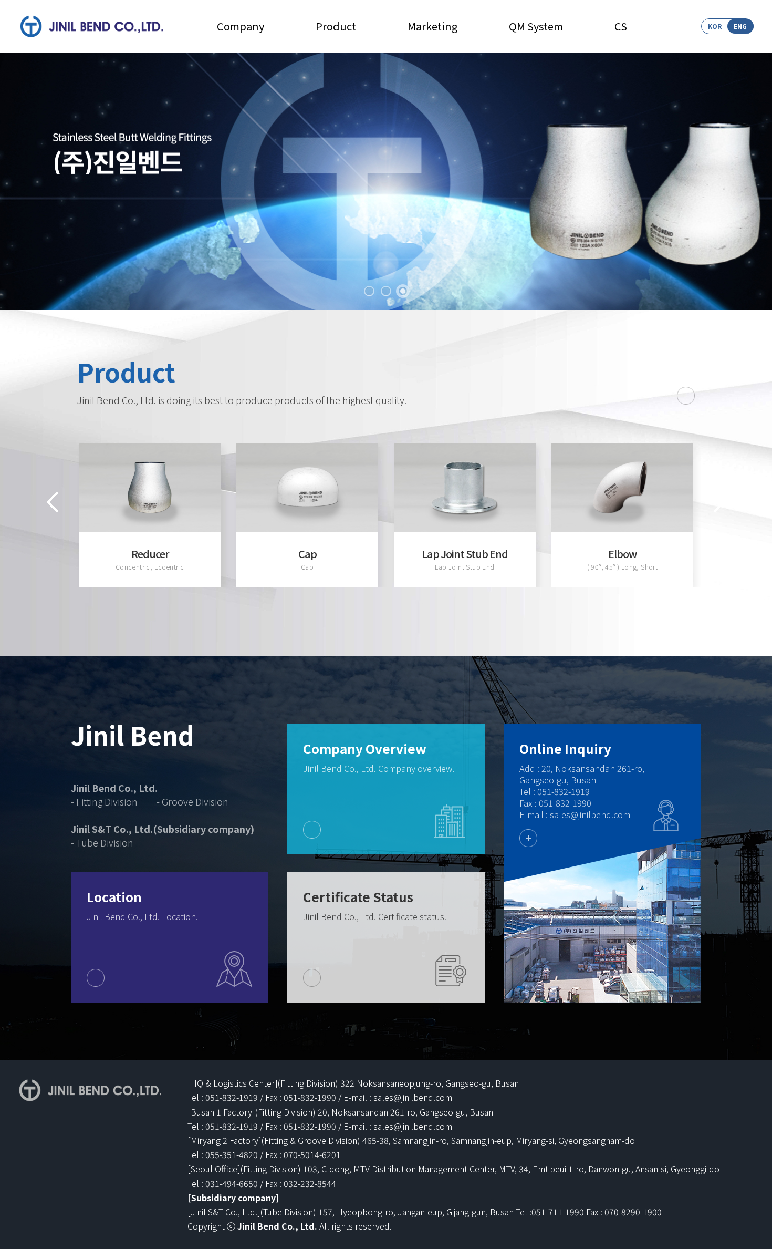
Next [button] (719, 502)
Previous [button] (52, 502)
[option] (150, 515)
